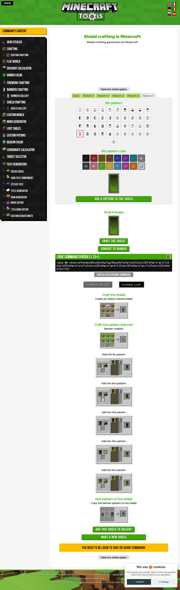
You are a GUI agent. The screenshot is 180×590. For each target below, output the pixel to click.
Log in (7, 3)
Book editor (17, 202)
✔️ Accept (138, 582)
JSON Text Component (21, 178)
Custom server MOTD (21, 216)
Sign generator (18, 197)
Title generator (19, 191)
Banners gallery (19, 96)
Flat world (13, 61)
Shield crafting (16, 102)
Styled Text (16, 184)
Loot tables (13, 128)
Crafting (12, 49)
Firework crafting (17, 83)
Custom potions (16, 135)
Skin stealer (14, 42)
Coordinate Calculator (20, 150)
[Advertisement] (113, 66)
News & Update (119, 574)
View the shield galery (114, 89)
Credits (97, 574)
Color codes (17, 171)
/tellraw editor (19, 209)
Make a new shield (113, 537)
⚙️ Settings (164, 582)
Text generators (16, 164)
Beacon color (14, 142)
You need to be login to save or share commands (113, 548)
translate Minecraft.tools (94, 578)
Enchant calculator (18, 68)
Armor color (14, 75)
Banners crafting (17, 90)
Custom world (15, 115)
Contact (106, 574)
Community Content (14, 31)
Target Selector (16, 157)
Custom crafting (19, 55)
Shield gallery (18, 108)
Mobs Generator (16, 122)
